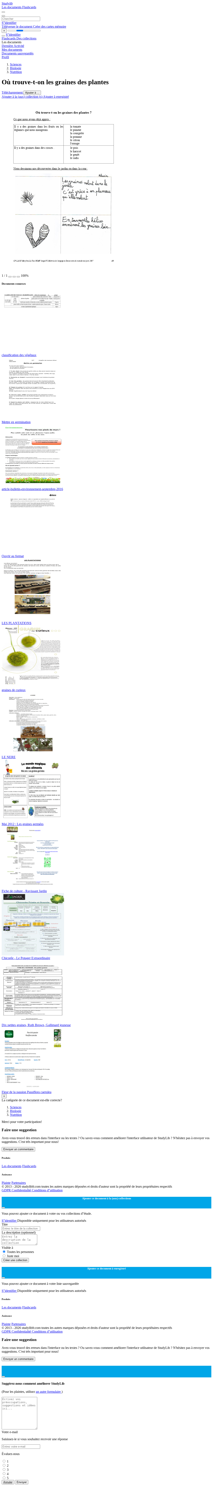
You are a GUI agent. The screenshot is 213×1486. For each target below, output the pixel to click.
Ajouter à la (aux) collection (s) (22, 96)
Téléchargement (13, 92)
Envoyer (22, 1482)
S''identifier (9, 23)
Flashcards (29, 7)
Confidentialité (22, 1190)
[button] (10, 276)
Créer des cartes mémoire (49, 26)
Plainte (6, 1183)
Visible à (7, 1247)
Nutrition (16, 72)
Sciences (15, 64)
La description (19, 1232)
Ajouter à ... (32, 92)
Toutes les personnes (20, 1252)
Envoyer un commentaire (18, 1149)
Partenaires (18, 1183)
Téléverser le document (17, 26)
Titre (5, 1224)
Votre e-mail (10, 1432)
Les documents (12, 7)
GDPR (7, 1190)
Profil (5, 57)
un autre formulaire (49, 1391)
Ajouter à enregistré (56, 96)
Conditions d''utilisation (47, 1190)
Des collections (26, 38)
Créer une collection (15, 1260)
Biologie (15, 68)
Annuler (7, 1482)
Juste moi (13, 1256)
